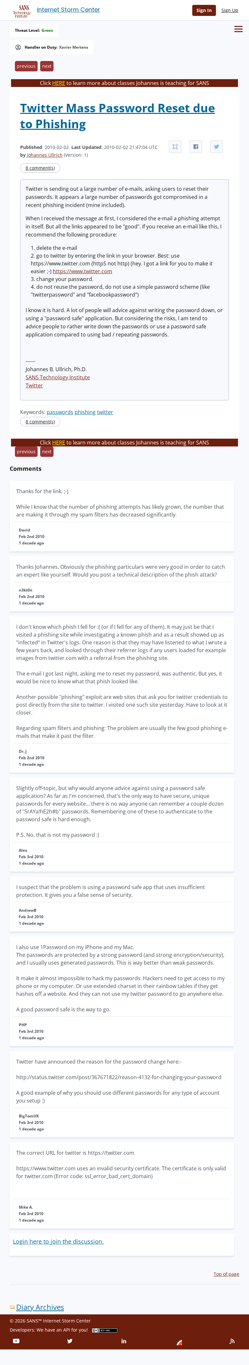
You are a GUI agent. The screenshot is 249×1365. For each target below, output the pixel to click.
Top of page (226, 1274)
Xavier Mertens (73, 47)
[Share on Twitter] (216, 146)
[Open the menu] (238, 29)
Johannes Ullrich (45, 155)
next (47, 66)
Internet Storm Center (68, 10)
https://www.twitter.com (82, 271)
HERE (58, 83)
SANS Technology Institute (58, 377)
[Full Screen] (175, 146)
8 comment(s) (40, 168)
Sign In (204, 10)
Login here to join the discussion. (58, 1241)
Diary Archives (40, 1307)
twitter (105, 412)
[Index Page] (21, 10)
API (66, 1330)
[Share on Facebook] (196, 146)
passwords (60, 412)
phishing (85, 412)
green (47, 30)
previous (26, 66)
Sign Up (229, 10)
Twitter (34, 385)
